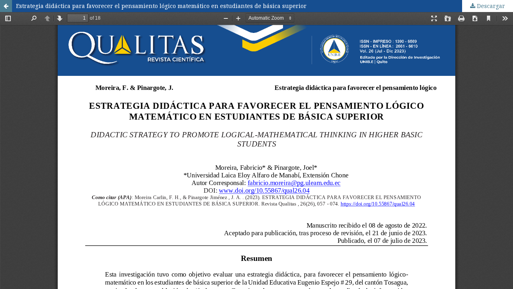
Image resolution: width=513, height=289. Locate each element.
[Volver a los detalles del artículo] (6, 6)
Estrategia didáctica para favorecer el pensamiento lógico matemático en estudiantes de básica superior (161, 6)
